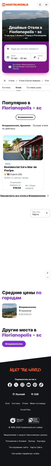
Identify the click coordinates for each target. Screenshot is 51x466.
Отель (7, 164)
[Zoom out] (47, 277)
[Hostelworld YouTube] (29, 385)
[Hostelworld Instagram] (22, 385)
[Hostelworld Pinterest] (35, 385)
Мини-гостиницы (37, 403)
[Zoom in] (47, 273)
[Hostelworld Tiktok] (41, 385)
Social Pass (25, 409)
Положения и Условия (16, 441)
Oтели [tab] (18, 87)
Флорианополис (14, 344)
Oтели (25, 403)
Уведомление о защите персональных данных (25, 435)
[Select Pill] (40, 4)
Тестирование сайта (18, 447)
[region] (25, 244)
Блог (7, 403)
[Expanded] (5, 81)
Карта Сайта (36, 447)
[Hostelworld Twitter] (16, 385)
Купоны (31, 441)
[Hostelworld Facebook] (10, 385)
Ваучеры (41, 441)
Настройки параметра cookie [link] (25, 453)
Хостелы (16, 403)
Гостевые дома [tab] (34, 87)
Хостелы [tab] (6, 87)
